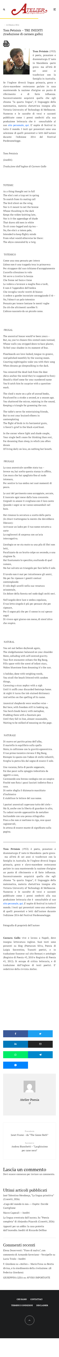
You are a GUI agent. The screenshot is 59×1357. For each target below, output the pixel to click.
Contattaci (36, 1299)
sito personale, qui (18, 125)
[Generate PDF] (6, 44)
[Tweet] (40, 1033)
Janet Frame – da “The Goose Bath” (29, 1133)
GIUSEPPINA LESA (13, 1277)
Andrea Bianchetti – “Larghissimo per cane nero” (29, 1147)
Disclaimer (42, 1305)
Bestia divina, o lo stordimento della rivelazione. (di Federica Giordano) (28, 1268)
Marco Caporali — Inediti (16, 1212)
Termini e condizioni (22, 1305)
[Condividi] (15, 1033)
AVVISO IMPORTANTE (38, 1277)
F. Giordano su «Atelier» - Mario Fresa (23, 1263)
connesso (21, 1174)
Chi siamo (22, 1299)
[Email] (40, 1044)
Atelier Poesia (29, 1100)
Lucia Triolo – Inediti (14, 1258)
